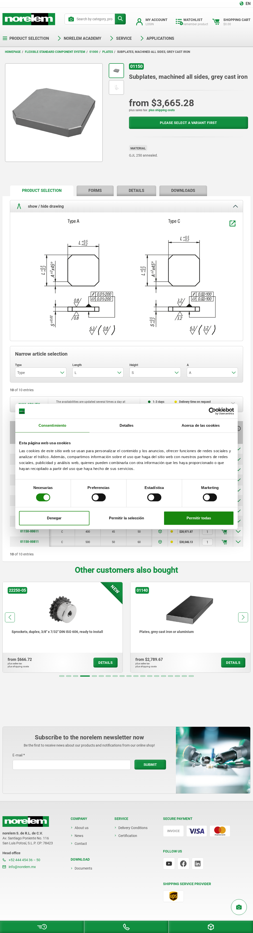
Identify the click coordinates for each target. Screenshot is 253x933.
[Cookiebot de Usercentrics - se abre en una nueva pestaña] (212, 411)
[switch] (99, 497)
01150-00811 (29, 542)
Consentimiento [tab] (52, 425)
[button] (61, 676)
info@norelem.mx (22, 867)
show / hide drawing (45, 206)
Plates (107, 52)
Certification (127, 836)
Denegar (54, 518)
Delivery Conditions (133, 828)
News (79, 836)
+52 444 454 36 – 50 (24, 860)
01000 (93, 52)
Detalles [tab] (127, 425)
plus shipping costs (162, 110)
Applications (160, 38)
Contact (81, 844)
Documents (83, 868)
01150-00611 (29, 531)
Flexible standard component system (55, 52)
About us (81, 828)
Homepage (13, 51)
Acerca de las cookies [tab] (201, 425)
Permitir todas (199, 518)
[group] (62, 627)
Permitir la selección (126, 518)
